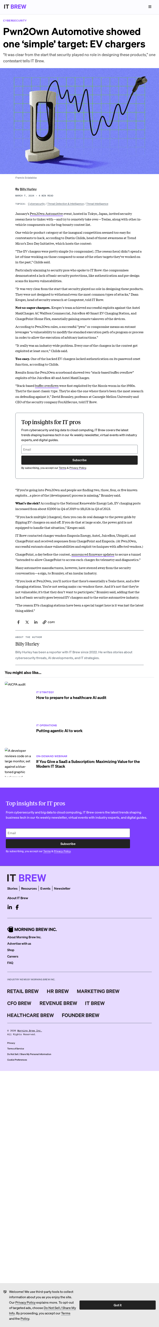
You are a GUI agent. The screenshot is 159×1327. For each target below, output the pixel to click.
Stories (12, 888)
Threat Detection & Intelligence (65, 203)
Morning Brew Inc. (29, 1030)
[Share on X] (27, 622)
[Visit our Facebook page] (17, 907)
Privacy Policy (25, 1302)
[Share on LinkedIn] (36, 622)
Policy (24, 1318)
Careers (12, 956)
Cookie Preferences (17, 1059)
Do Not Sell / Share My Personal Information (29, 1054)
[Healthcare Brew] (30, 1015)
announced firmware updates (92, 554)
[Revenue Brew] (58, 1003)
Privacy (11, 1043)
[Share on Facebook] (18, 622)
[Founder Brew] (80, 1015)
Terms (65, 1313)
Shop (10, 950)
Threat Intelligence (97, 203)
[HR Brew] (58, 991)
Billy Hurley (28, 189)
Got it (118, 1305)
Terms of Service (15, 1048)
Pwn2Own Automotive (46, 213)
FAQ (10, 963)
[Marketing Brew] (98, 991)
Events (45, 888)
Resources (29, 888)
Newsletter (62, 888)
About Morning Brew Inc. (24, 937)
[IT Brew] (95, 1003)
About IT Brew (17, 898)
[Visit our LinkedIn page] (9, 907)
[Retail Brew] (23, 991)
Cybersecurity (36, 203)
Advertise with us (19, 943)
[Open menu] (150, 6)
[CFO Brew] (19, 1003)
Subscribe (79, 460)
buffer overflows (47, 385)
